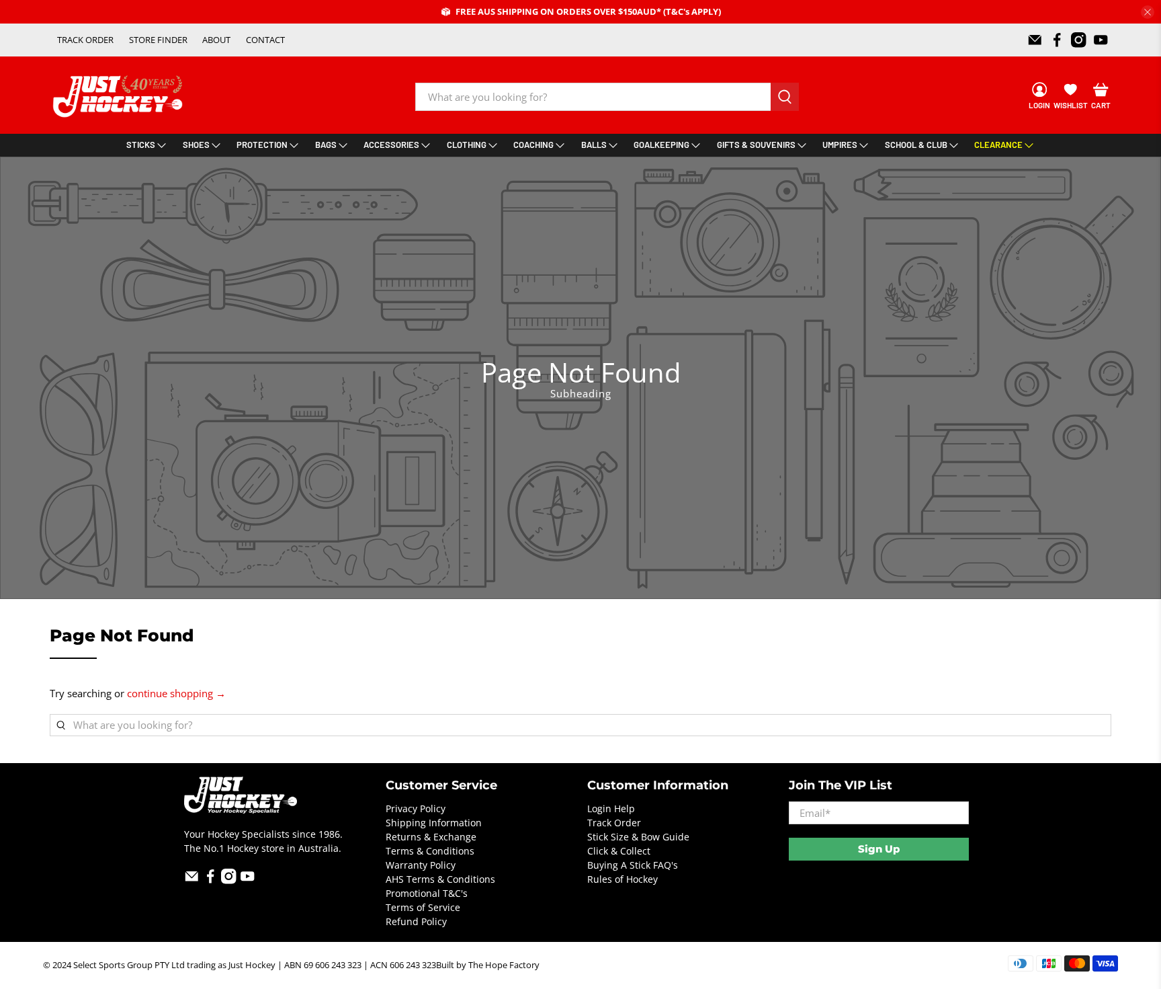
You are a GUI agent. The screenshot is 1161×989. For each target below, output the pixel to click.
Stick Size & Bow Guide (638, 836)
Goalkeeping (661, 144)
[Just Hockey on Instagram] (1078, 40)
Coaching (533, 144)
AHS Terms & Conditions (440, 879)
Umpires (839, 144)
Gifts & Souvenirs (756, 144)
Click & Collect (618, 850)
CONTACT (265, 40)
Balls (594, 144)
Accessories (391, 144)
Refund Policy (416, 921)
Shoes (196, 144)
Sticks (140, 144)
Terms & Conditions (430, 850)
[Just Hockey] (119, 96)
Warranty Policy (421, 865)
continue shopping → (176, 693)
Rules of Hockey (622, 879)
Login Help (611, 808)
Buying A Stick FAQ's (632, 865)
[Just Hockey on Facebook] (1057, 40)
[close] (1147, 12)
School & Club (916, 144)
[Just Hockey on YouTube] (1101, 40)
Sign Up (879, 848)
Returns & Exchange (431, 836)
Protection (262, 144)
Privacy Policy (415, 808)
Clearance (998, 144)
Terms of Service (423, 907)
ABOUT (216, 40)
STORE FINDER (158, 40)
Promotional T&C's (427, 893)
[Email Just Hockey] (1035, 40)
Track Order (614, 822)
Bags (326, 144)
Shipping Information (434, 822)
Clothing (466, 144)
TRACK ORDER (85, 40)
